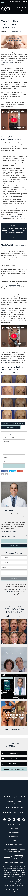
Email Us (14, 758)
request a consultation (8, 360)
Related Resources (14, 836)
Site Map (14, 840)
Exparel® (3, 310)
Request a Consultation (14, 541)
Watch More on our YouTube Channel (13, 423)
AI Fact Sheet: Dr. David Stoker (14, 844)
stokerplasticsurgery (15, 616)
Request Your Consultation (14, 769)
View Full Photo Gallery (10, 427)
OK (14, 237)
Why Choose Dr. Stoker (9, 531)
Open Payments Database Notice (14, 862)
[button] (20, 471)
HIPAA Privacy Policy (14, 824)
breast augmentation (7, 62)
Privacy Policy (9, 591)
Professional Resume (8, 536)
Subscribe (14, 578)
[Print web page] (2, 474)
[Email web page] (6, 474)
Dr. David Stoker (16, 31)
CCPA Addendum (14, 832)
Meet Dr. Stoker (14, 545)
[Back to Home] (14, 8)
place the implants (14, 285)
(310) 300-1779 (16, 803)
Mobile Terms (21, 589)
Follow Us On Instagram (11, 729)
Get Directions (14, 764)
